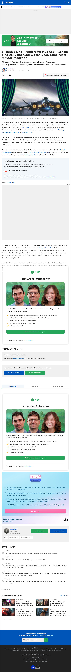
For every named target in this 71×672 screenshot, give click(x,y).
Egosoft (63, 150)
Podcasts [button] (31, 7)
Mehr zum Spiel (58, 531)
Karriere (53, 649)
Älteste (36, 386)
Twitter (25, 659)
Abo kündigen (35, 649)
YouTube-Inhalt (10, 182)
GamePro (28, 654)
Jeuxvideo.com (46, 654)
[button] (64, 2)
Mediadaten (26, 650)
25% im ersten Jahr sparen (57, 41)
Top (58, 386)
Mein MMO (34, 654)
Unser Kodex (20, 649)
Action (5, 537)
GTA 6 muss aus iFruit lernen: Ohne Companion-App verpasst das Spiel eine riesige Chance (24, 604)
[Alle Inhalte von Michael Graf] (4, 70)
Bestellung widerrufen (45, 649)
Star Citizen (25, 127)
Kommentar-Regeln (18, 358)
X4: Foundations (27, 132)
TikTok (40, 659)
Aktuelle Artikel (12, 595)
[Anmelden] (46, 640)
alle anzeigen (64, 595)
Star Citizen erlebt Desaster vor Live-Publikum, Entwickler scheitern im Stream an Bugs (31, 553)
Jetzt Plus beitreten (35, 373)
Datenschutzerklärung (50, 177)
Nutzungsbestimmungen (16, 650)
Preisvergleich (39, 531)
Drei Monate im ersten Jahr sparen (35, 332)
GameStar (23, 654)
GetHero (40, 654)
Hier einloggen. (29, 340)
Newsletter (58, 649)
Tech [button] (25, 7)
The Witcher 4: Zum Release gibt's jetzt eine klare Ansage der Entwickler (58, 603)
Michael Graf (10, 69)
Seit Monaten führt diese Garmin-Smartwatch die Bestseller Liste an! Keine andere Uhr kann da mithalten (58, 615)
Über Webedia (27, 649)
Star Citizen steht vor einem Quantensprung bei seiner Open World (25, 559)
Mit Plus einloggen (14, 373)
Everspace (15, 132)
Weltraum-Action (13, 537)
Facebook (29, 659)
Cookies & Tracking (46, 650)
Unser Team (13, 649)
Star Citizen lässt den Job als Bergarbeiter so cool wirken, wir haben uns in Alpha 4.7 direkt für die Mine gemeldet (35, 582)
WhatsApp (45, 659)
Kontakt (64, 649)
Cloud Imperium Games (26, 537)
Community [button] (39, 7)
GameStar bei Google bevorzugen (57, 75)
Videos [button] (20, 7)
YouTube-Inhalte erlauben (18, 171)
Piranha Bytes (6, 152)
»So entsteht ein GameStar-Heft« (38, 152)
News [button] (15, 7)
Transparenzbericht (56, 650)
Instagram (35, 659)
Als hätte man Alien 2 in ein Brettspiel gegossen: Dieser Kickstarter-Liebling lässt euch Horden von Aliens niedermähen (24, 615)
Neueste (13, 386)
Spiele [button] (10, 7)
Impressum (7, 649)
